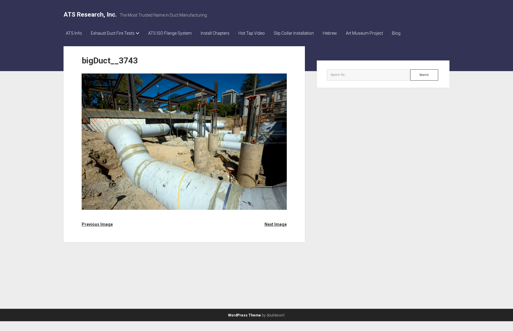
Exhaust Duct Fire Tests (112, 33)
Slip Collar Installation (294, 33)
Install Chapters (215, 33)
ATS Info (74, 33)
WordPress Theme (244, 315)
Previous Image (97, 224)
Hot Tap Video (251, 33)
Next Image (275, 224)
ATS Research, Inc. (90, 14)
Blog (396, 33)
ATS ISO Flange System (170, 33)
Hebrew (330, 33)
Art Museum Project (364, 33)
